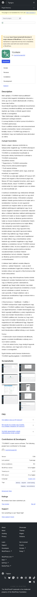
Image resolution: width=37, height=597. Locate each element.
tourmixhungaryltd (19, 55)
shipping (23, 486)
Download (6, 61)
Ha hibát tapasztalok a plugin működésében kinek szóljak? (11, 432)
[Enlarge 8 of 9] (33, 395)
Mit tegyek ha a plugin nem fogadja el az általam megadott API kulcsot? (13, 425)
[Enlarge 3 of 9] (15, 387)
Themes (21, 530)
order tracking (31, 482)
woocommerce (31, 486)
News (3, 530)
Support (5, 86)
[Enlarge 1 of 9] (15, 366)
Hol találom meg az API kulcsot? (12, 420)
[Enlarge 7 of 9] (33, 385)
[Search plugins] (20, 18)
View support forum (8, 517)
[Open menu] (34, 2)
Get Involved (23, 542)
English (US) (31, 478)
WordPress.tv (7, 551)
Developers (5, 548)
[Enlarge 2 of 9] (15, 376)
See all (33, 504)
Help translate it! (31, 12)
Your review (5, 504)
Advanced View (7, 491)
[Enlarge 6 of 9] (33, 375)
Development (8, 81)
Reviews (6, 72)
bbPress (5, 563)
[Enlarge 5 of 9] (33, 366)
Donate (22, 548)
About (4, 527)
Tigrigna (8, 573)
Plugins (21, 533)
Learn (3, 542)
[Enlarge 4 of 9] (15, 397)
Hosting (4, 533)
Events (21, 545)
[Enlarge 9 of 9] (33, 404)
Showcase (22, 527)
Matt (4, 560)
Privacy (4, 536)
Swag (22, 551)
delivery (18, 482)
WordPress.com (7, 557)
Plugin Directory (6, 7)
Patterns (22, 536)
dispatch (24, 482)
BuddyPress (6, 566)
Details (6, 68)
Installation (7, 77)
